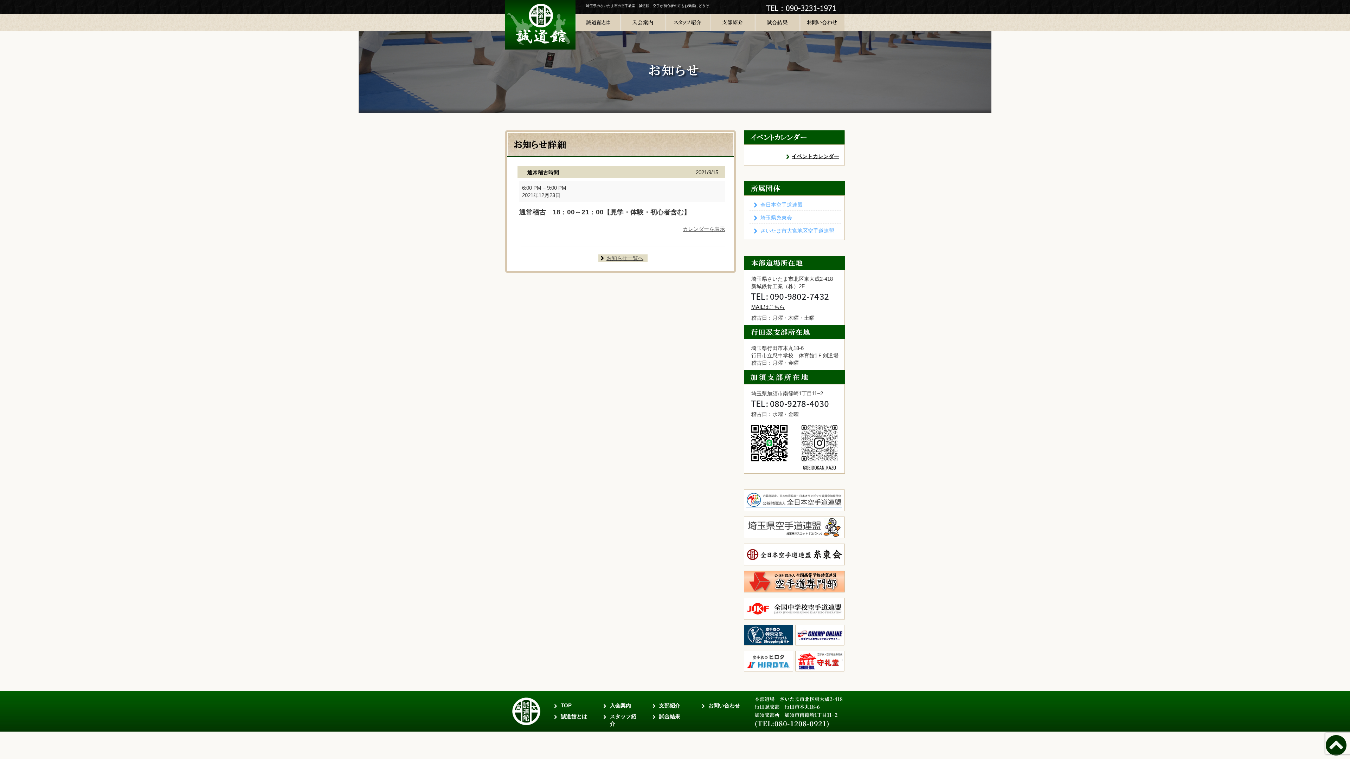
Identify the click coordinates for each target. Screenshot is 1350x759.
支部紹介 (669, 705)
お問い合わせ (724, 705)
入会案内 (620, 705)
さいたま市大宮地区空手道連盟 (797, 231)
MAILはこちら (768, 307)
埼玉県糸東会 (776, 218)
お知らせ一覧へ (624, 258)
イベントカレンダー (815, 156)
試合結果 (669, 716)
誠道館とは (574, 716)
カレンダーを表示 (704, 229)
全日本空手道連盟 (781, 205)
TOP (566, 705)
